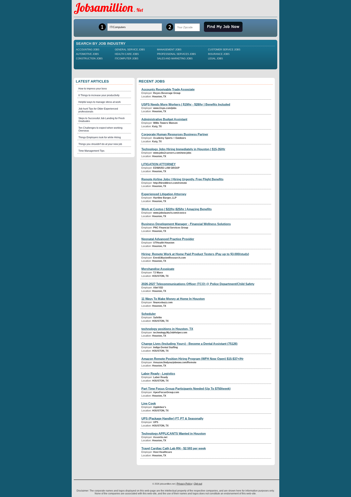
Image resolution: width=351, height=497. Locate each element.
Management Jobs (169, 49)
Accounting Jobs (87, 49)
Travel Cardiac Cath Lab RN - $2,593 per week (173, 448)
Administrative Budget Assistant (164, 119)
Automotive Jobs (87, 54)
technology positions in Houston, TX (167, 329)
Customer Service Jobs (224, 49)
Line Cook (148, 403)
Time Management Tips (91, 150)
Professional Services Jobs (176, 54)
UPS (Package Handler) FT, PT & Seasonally (172, 418)
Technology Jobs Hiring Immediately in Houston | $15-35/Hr (183, 149)
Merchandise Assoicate (157, 269)
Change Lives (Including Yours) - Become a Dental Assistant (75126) (189, 343)
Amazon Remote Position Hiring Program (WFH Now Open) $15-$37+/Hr (192, 358)
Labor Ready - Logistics (158, 373)
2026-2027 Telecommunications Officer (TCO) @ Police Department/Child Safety (197, 284)
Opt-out (198, 483)
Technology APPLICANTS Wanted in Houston (173, 433)
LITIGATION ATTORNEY (158, 164)
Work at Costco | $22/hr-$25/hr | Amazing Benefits (176, 209)
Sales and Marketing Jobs (175, 58)
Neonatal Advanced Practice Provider (167, 239)
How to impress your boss (92, 88)
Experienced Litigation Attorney (163, 194)
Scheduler (148, 313)
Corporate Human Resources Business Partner (174, 134)
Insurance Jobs (219, 54)
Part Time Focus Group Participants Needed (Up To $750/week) (186, 388)
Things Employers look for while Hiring (99, 137)
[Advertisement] (104, 221)
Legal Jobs (215, 58)
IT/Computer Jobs (126, 58)
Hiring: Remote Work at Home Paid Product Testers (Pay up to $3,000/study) (195, 254)
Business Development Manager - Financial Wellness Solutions (186, 224)
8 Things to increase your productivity (98, 95)
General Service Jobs (130, 49)
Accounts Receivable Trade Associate (168, 89)
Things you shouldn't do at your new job (100, 144)
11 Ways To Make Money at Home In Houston (173, 298)
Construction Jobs (89, 58)
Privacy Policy (184, 483)
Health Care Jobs (127, 54)
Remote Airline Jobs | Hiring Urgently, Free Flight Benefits (182, 179)
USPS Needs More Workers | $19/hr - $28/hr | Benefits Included (185, 104)
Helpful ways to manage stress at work (99, 102)
